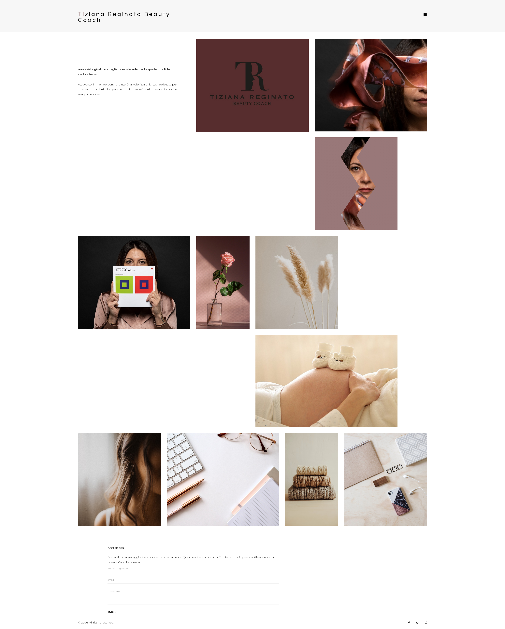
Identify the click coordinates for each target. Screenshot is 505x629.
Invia (111, 611)
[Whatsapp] (426, 623)
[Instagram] (417, 623)
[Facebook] (409, 623)
